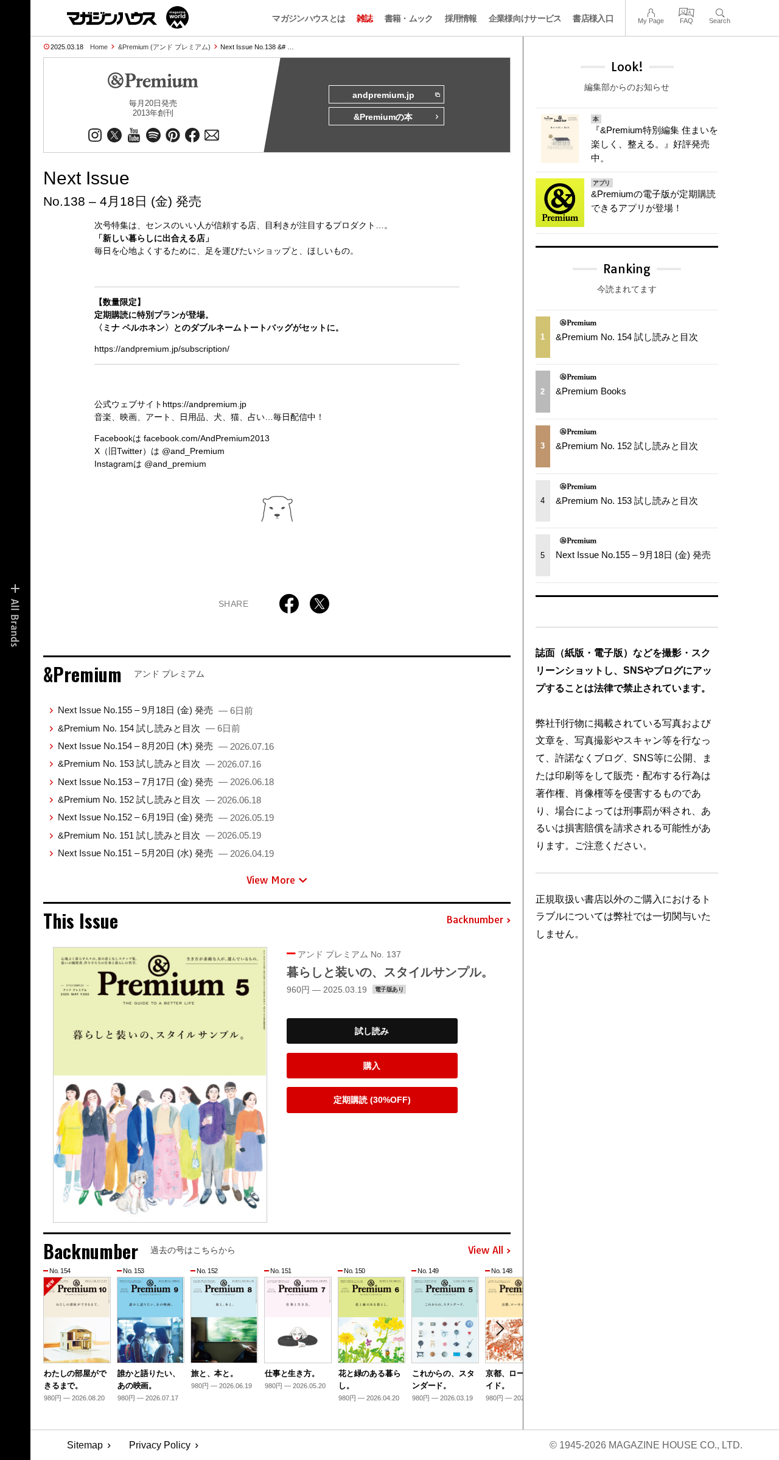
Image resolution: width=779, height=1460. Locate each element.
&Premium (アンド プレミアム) (164, 47)
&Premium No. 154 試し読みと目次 (149, 728)
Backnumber (474, 920)
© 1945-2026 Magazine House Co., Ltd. (646, 1445)
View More (270, 880)
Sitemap (85, 1445)
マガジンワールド (128, 17)
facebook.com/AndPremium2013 (207, 438)
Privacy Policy (159, 1445)
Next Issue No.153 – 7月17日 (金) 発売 (166, 782)
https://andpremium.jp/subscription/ (161, 349)
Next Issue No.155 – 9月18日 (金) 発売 (155, 710)
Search (719, 11)
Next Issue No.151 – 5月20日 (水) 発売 (166, 853)
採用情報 (461, 18)
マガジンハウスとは (308, 18)
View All (485, 1250)
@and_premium (175, 464)
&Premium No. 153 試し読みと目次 (159, 763)
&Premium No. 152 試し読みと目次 (159, 799)
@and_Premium (193, 451)
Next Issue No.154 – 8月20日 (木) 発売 (166, 746)
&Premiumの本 (383, 117)
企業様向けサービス (525, 18)
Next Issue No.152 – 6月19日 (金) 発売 (166, 817)
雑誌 (365, 18)
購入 (371, 1066)
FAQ (686, 11)
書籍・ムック (409, 18)
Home (99, 47)
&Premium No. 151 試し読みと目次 (159, 835)
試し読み (372, 1031)
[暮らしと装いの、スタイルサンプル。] (160, 1085)
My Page (651, 11)
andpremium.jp (383, 95)
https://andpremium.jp (204, 404)
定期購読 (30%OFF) (372, 1100)
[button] (500, 1328)
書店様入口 (593, 18)
